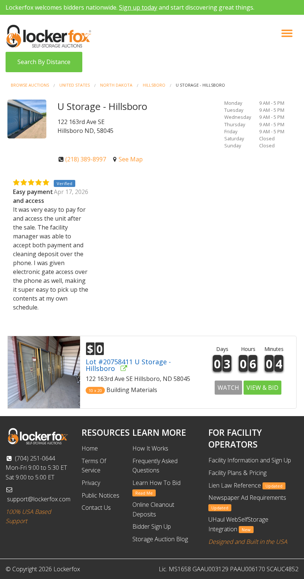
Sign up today (138, 7)
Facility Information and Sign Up (249, 460)
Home (90, 448)
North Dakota (116, 85)
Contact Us (96, 507)
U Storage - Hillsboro (200, 85)
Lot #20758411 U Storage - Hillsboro (128, 365)
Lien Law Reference (245, 485)
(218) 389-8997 (85, 159)
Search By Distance (43, 62)
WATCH (228, 388)
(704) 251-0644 (34, 458)
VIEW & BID (262, 388)
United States (74, 85)
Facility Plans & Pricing (237, 473)
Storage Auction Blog (160, 539)
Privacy (91, 483)
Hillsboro (154, 85)
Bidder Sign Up (151, 526)
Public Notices (100, 495)
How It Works (150, 448)
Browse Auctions (30, 85)
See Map (131, 159)
